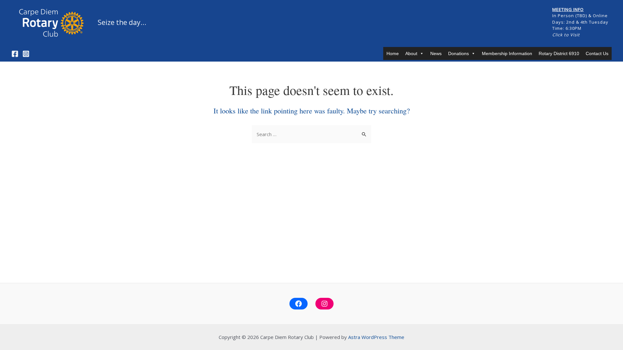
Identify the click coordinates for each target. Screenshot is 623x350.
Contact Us (597, 53)
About (411, 53)
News (436, 53)
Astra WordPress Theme (376, 337)
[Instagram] (26, 53)
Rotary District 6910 (559, 53)
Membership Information (507, 53)
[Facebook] (14, 53)
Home (392, 53)
